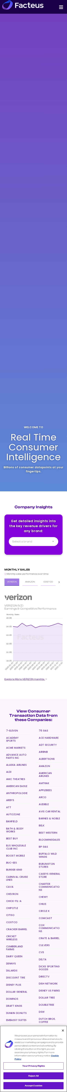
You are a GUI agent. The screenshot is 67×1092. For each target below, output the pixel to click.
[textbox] (33, 541)
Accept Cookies (33, 1085)
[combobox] (33, 541)
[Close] (63, 1030)
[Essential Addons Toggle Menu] (61, 8)
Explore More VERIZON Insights (24, 679)
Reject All (33, 1076)
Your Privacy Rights (33, 1066)
